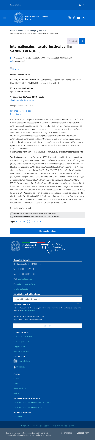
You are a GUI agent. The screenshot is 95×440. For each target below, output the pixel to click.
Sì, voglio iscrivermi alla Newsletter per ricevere (29, 316)
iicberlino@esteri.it (24, 279)
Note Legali (31, 310)
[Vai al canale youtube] (78, 17)
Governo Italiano (15, 5)
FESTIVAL (22, 221)
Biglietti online (16, 114)
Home (12, 30)
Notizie (16, 393)
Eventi (21, 30)
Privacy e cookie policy (41, 425)
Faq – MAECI (18, 416)
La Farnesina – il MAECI (22, 336)
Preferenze (67, 433)
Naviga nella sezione (47, 231)
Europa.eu (21, 366)
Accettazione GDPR (21, 304)
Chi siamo (17, 378)
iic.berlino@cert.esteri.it (26, 284)
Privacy (24, 310)
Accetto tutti (83, 433)
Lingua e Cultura (19, 388)
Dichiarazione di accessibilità (63, 425)
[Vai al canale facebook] (73, 17)
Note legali (25, 425)
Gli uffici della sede (20, 288)
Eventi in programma (35, 30)
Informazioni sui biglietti (20, 110)
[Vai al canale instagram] (68, 17)
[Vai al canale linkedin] (82, 17)
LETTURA (35, 221)
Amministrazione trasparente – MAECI (28, 407)
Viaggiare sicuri (19, 346)
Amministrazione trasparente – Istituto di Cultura (32, 402)
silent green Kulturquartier (22, 100)
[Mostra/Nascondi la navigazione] (4, 17)
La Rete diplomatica (21, 341)
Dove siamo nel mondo (22, 351)
